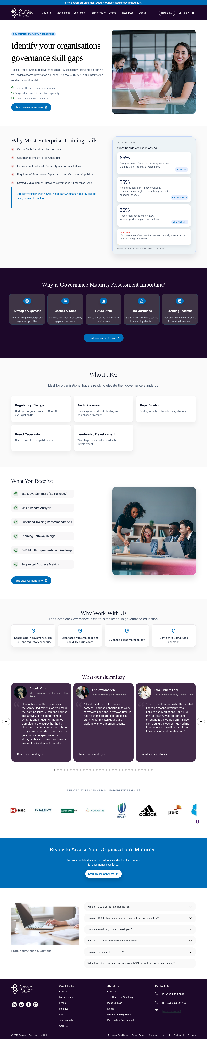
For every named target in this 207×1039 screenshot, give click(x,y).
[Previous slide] (6, 721)
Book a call (167, 12)
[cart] (193, 13)
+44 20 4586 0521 (177, 1003)
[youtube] (21, 1004)
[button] (139, 907)
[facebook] (28, 1004)
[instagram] (35, 1004)
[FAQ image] (22, 985)
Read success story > (30, 754)
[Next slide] (201, 721)
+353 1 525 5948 (175, 994)
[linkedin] (14, 1004)
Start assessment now (29, 107)
